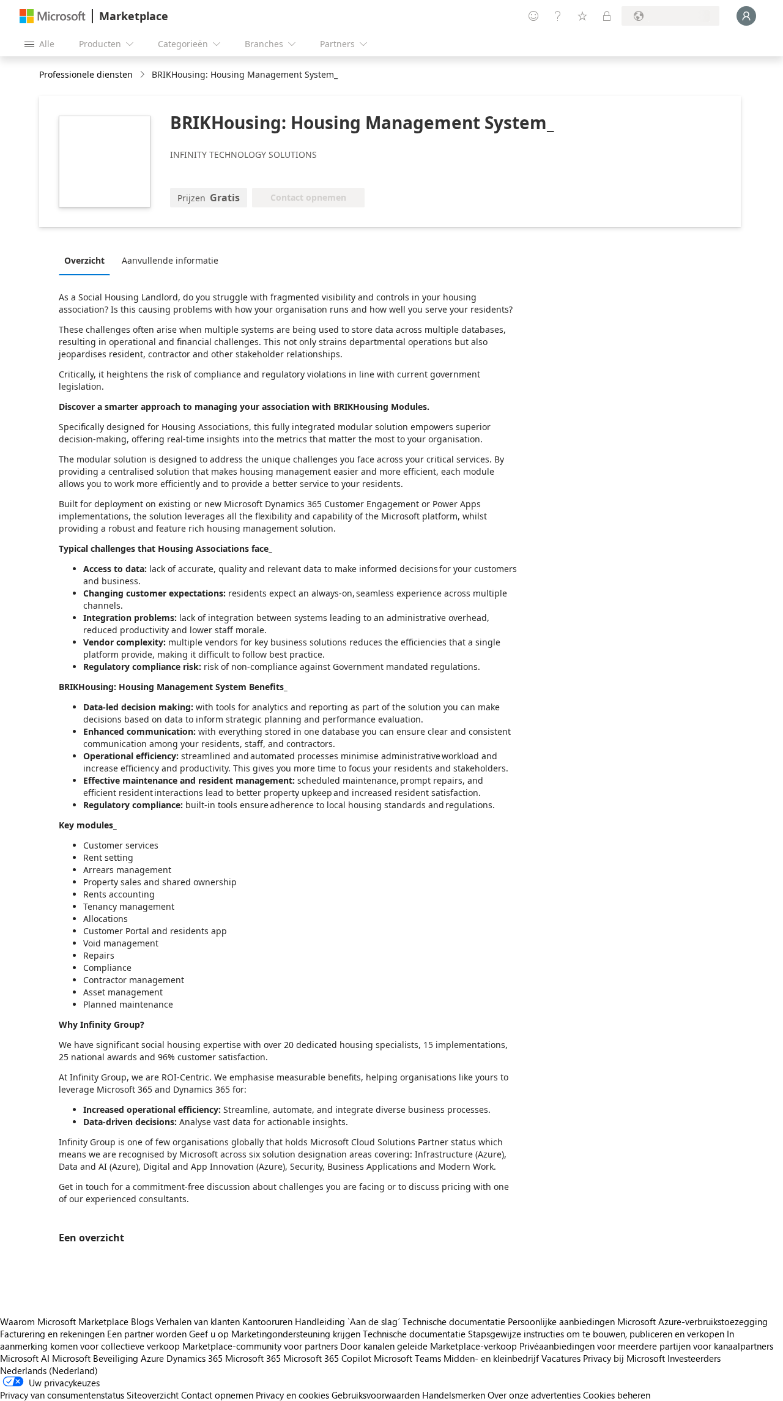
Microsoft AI (25, 1358)
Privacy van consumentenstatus (62, 1395)
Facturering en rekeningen (52, 1334)
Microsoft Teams (407, 1358)
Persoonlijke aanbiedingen (561, 1321)
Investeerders (694, 1358)
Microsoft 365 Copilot (327, 1358)
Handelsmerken (453, 1395)
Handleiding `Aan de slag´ (347, 1321)
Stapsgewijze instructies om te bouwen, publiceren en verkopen (596, 1334)
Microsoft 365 (253, 1358)
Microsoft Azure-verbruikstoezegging (692, 1321)
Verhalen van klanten (198, 1321)
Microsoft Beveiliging (95, 1358)
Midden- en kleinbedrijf (491, 1358)
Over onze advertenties (534, 1395)
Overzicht (84, 260)
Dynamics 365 (194, 1358)
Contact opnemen (217, 1395)
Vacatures (561, 1358)
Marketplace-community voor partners (260, 1346)
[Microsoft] (53, 16)
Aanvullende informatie (170, 260)
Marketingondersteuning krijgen (295, 1334)
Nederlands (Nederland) (49, 1370)
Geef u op (209, 1334)
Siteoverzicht (153, 1395)
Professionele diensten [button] (86, 74)
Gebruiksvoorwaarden (376, 1395)
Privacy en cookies (292, 1395)
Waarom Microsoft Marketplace (64, 1321)
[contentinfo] (143, 75)
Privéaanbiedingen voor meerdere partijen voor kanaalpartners (646, 1346)
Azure (152, 1358)
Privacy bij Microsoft (624, 1358)
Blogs (142, 1321)
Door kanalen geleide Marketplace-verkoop (428, 1346)
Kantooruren (267, 1321)
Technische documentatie (454, 1321)
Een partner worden (147, 1334)
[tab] (87, 260)
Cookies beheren (616, 1395)
